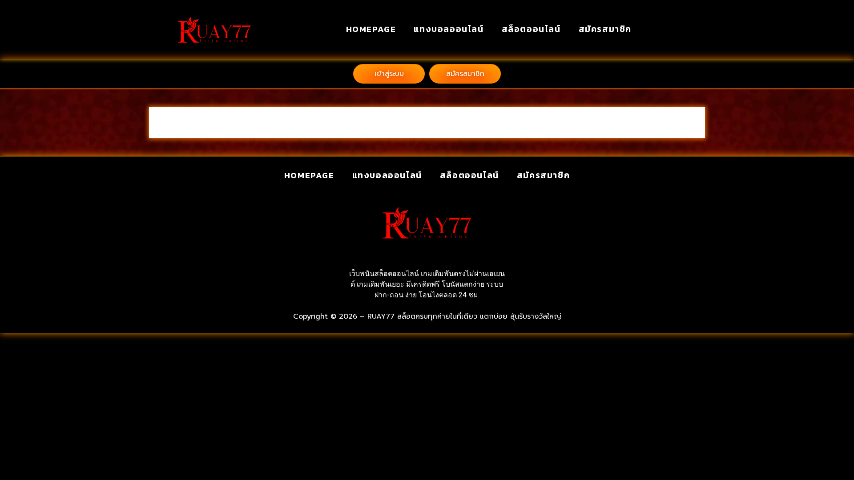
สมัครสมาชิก (605, 29)
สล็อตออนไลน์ (531, 29)
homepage (371, 29)
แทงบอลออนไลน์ (448, 29)
